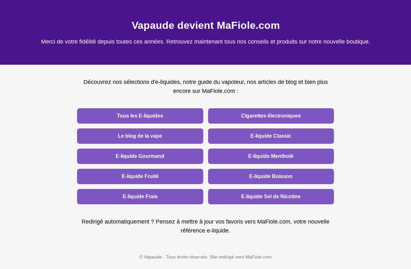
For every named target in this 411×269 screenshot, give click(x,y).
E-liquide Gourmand (140, 156)
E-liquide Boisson (271, 176)
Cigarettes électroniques (271, 115)
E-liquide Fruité (140, 176)
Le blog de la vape (140, 136)
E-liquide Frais (140, 196)
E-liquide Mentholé (270, 156)
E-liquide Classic (270, 136)
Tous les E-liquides (140, 115)
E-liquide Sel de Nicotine (271, 196)
